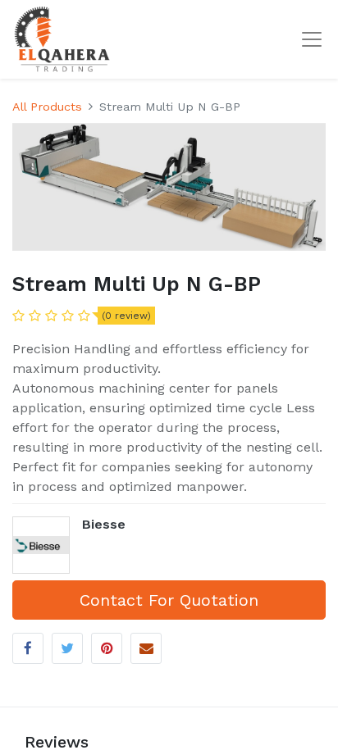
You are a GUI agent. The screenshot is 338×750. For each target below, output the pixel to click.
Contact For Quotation (169, 600)
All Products (47, 106)
